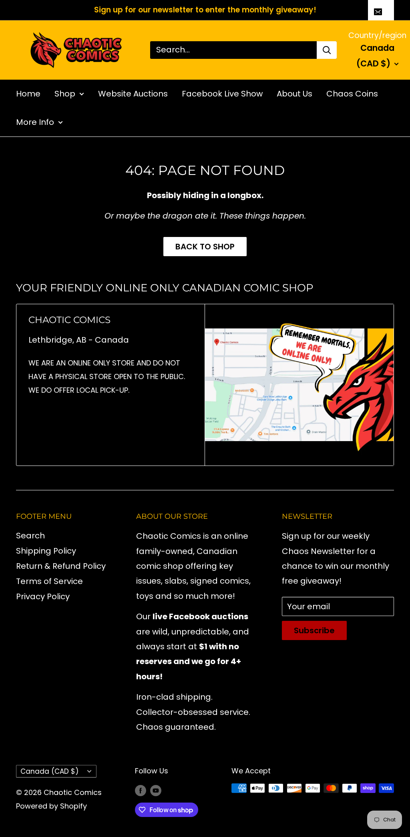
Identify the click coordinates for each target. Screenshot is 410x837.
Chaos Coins (352, 93)
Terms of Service (49, 581)
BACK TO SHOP (205, 246)
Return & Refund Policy (61, 566)
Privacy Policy (43, 596)
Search (30, 535)
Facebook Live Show (222, 93)
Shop (64, 93)
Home (28, 93)
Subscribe (314, 630)
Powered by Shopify (51, 806)
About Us (294, 93)
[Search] (327, 50)
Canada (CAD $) (49, 771)
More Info (35, 122)
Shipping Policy (46, 550)
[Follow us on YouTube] (155, 790)
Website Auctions (133, 93)
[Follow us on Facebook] (140, 790)
